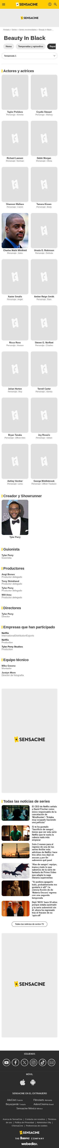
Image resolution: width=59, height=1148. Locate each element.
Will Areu (6, 594)
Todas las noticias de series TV (29, 924)
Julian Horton (15, 389)
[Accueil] (27, 4)
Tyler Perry (15, 537)
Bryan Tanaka (15, 435)
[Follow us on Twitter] (25, 1062)
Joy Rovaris (44, 435)
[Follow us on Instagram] (34, 1062)
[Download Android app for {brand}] (34, 1082)
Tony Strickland (10, 581)
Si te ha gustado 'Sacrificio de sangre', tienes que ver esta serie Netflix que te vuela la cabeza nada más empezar (44, 833)
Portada (6, 30)
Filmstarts (38, 1100)
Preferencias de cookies (36, 1126)
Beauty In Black (45, 30)
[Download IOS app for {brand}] (24, 1082)
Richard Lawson (15, 158)
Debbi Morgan (44, 158)
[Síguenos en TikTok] (43, 1062)
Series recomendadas (28, 30)
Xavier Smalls (15, 296)
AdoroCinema (41, 1104)
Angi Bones (8, 574)
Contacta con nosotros (35, 1119)
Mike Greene (9, 665)
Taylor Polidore (15, 112)
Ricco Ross (15, 342)
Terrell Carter (44, 389)
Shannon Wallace (15, 204)
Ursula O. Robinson (44, 250)
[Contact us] (52, 1062)
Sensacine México (26, 1108)
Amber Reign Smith (44, 296)
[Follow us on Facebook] (16, 1062)
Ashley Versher (15, 481)
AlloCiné (11, 1100)
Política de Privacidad (24, 1122)
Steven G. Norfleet (44, 342)
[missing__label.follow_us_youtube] (7, 1062)
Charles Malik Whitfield (15, 250)
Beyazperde (12, 1104)
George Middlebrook (44, 481)
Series (14, 30)
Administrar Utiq (44, 1122)
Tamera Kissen (44, 204)
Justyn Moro (9, 672)
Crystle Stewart (44, 112)
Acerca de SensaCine (12, 1119)
